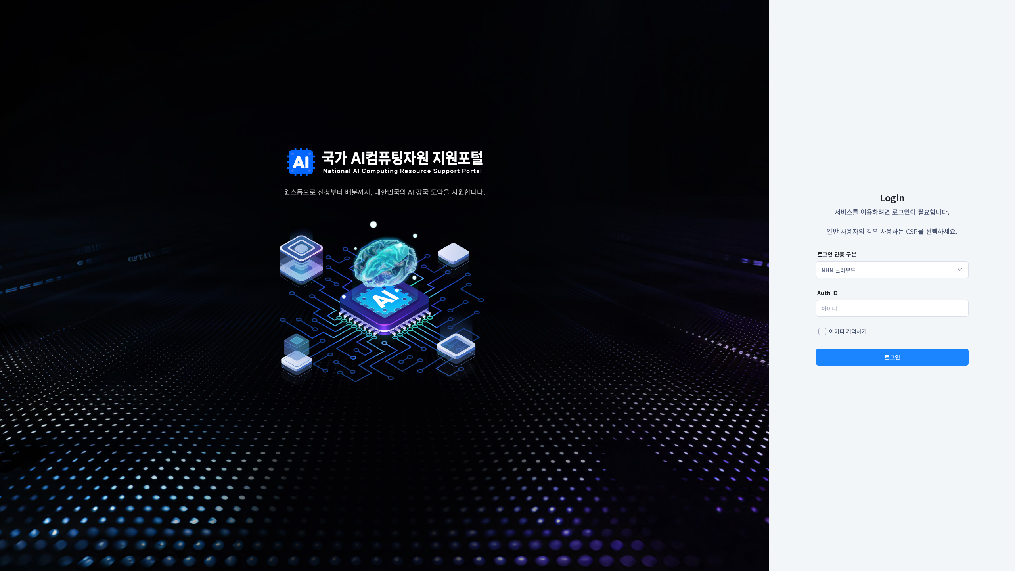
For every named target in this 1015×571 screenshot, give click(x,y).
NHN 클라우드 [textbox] (839, 270)
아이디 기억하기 (848, 331)
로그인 (892, 357)
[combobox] (892, 270)
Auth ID (827, 293)
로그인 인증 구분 (836, 254)
